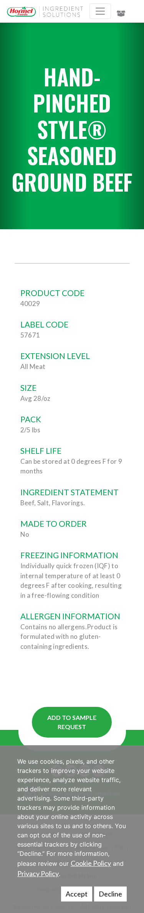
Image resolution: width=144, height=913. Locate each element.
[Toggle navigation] (100, 11)
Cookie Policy (91, 863)
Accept (77, 894)
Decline (110, 894)
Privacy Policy (38, 873)
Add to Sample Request (71, 722)
